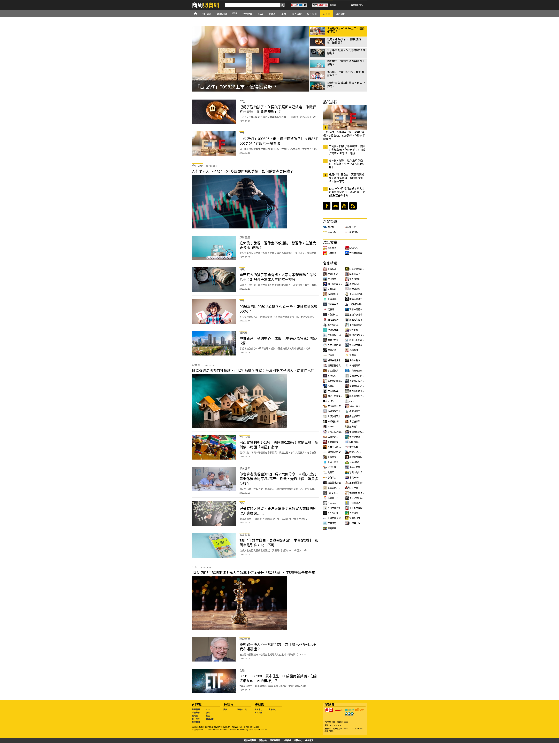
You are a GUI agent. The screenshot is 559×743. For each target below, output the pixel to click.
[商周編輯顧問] (349, 714)
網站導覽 (309, 740)
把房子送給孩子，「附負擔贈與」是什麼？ (238, 86)
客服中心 (272, 709)
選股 (225, 709)
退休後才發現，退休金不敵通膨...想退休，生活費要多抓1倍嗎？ (346, 164)
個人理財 (196, 719)
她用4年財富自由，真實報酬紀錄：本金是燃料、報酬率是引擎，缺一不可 (346, 178)
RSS (353, 206)
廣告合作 (263, 740)
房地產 (195, 715)
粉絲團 (333, 5)
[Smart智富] (339, 710)
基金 (208, 715)
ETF (208, 709)
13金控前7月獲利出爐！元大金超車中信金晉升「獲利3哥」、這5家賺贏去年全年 (347, 192)
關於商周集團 (250, 740)
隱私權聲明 (275, 740)
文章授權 (287, 740)
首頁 (198, 13)
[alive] (359, 710)
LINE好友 (335, 206)
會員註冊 (355, 5)
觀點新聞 (196, 709)
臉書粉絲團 (326, 206)
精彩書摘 (196, 722)
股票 (208, 712)
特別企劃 (210, 719)
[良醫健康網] (349, 710)
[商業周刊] (328, 710)
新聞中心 (298, 740)
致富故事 (196, 712)
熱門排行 (330, 102)
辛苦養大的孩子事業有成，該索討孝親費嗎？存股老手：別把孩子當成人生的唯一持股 (347, 150)
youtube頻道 (344, 206)
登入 (362, 5)
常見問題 (258, 712)
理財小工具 (242, 709)
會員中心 (258, 709)
